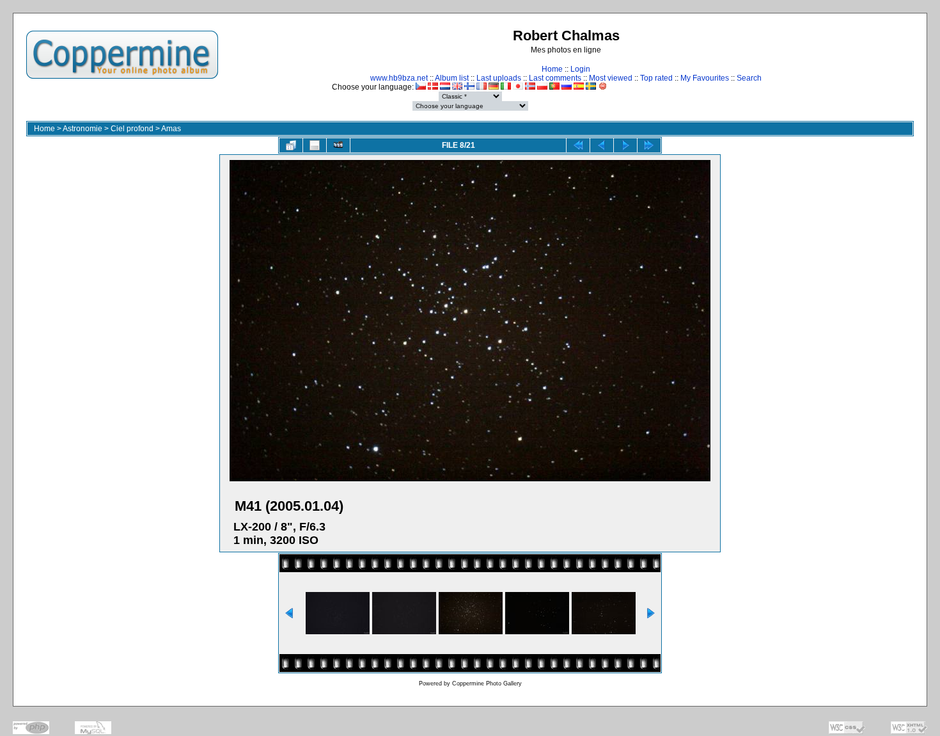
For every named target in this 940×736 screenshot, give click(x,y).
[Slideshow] (338, 145)
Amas (171, 128)
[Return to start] (578, 145)
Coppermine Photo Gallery (487, 683)
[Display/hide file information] (314, 145)
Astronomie (82, 128)
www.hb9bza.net (399, 78)
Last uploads (498, 78)
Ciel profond (132, 128)
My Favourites (704, 78)
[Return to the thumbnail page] (290, 145)
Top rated (656, 78)
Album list (452, 78)
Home (552, 69)
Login (580, 69)
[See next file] (625, 145)
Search (749, 78)
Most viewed (610, 78)
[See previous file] (601, 145)
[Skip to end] (649, 145)
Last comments (555, 78)
